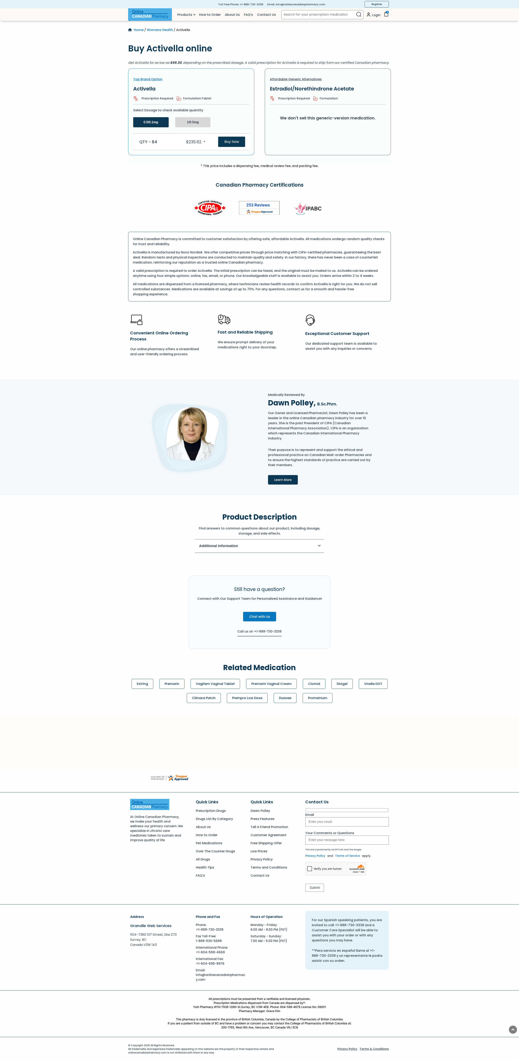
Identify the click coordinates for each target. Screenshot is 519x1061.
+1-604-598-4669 (210, 952)
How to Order (210, 14)
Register (377, 4)
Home (139, 30)
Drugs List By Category (214, 818)
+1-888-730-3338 (251, 4)
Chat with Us (259, 616)
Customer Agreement (268, 835)
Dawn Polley (260, 810)
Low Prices (259, 851)
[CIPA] (210, 208)
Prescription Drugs (211, 810)
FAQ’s (248, 14)
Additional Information (218, 546)
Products (184, 14)
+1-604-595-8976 (210, 963)
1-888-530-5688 (209, 941)
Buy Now (231, 142)
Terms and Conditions (269, 867)
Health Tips (205, 867)
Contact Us (266, 14)
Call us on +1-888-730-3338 (259, 631)
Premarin (172, 683)
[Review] (259, 208)
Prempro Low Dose (247, 698)
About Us (232, 14)
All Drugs (203, 859)
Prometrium (317, 698)
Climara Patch (204, 698)
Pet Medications (209, 843)
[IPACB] (309, 208)
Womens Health (160, 30)
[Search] (358, 14)
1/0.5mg (193, 122)
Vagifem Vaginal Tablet (215, 683)
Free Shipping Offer (266, 843)
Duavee (285, 698)
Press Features (263, 818)
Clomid (314, 683)
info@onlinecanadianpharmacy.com (300, 4)
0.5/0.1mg (151, 122)
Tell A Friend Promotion (269, 827)
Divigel (342, 683)
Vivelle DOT (373, 683)
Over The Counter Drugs (215, 851)
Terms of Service (347, 856)
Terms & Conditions (374, 1049)
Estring (142, 683)
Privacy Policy (262, 859)
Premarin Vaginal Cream (271, 683)
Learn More (286, 479)
